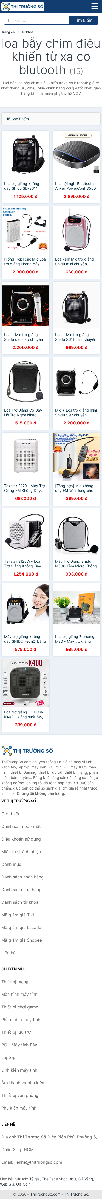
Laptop (8, 1057)
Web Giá (7, 1184)
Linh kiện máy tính (19, 1070)
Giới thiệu (10, 813)
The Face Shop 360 (59, 1179)
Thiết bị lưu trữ (16, 1032)
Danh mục (11, 864)
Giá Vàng (85, 1179)
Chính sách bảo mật (21, 826)
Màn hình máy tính (19, 994)
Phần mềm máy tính (20, 1019)
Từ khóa (27, 32)
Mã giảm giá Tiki (17, 914)
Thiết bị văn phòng (19, 1095)
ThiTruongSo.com (45, 1194)
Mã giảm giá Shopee (21, 940)
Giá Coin (23, 1184)
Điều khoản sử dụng (21, 839)
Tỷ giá (34, 1179)
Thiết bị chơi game (19, 1007)
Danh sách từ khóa (19, 902)
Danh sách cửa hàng (21, 889)
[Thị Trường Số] (27, 751)
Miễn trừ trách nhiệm (21, 851)
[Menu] (94, 6)
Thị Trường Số (76, 1194)
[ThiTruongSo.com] (31, 6)
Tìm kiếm (84, 20)
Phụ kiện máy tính (18, 1108)
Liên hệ (8, 952)
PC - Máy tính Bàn (19, 1044)
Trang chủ (8, 32)
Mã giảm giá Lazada (21, 927)
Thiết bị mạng (15, 981)
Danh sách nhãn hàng (22, 877)
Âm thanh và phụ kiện (22, 1082)
